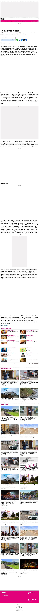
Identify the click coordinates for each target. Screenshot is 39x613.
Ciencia (18, 21)
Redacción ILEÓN (3, 385)
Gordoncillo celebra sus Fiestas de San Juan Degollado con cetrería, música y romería (29, 501)
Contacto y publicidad (19, 610)
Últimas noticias (4, 508)
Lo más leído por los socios (6, 368)
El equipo (19, 606)
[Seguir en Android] (28, 593)
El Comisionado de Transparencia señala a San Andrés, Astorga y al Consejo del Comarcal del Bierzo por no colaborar (29, 469)
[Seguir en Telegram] (32, 599)
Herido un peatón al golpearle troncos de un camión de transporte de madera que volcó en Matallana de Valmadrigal (28, 436)
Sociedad (14, 21)
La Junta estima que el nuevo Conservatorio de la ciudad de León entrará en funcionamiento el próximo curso (10, 399)
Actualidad (3, 21)
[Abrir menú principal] (37, 18)
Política (7, 21)
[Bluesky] (22, 40)
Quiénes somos (19, 604)
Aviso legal (19, 609)
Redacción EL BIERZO (4, 505)
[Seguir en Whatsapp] (29, 600)
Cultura (10, 21)
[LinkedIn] (26, 40)
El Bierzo (26, 21)
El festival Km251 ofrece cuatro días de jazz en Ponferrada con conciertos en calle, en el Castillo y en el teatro (29, 571)
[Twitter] (24, 40)
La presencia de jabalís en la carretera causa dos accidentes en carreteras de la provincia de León (28, 399)
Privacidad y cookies (19, 607)
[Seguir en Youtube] (35, 599)
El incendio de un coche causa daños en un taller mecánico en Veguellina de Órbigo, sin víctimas (10, 436)
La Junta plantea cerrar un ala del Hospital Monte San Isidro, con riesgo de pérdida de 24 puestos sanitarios (29, 486)
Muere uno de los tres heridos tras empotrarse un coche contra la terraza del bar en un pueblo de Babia (29, 382)
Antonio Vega (22, 471)
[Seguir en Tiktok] (28, 600)
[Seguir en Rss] (31, 600)
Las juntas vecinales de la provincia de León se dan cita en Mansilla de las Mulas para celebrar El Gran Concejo (10, 538)
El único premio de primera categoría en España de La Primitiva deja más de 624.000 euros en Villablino (28, 418)
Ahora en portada (4, 404)
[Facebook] (19, 40)
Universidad (22, 21)
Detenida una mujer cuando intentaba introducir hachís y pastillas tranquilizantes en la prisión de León (10, 452)
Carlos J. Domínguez (4, 421)
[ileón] (7, 592)
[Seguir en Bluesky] (28, 599)
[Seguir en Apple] (29, 593)
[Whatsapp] (17, 40)
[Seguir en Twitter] (29, 599)
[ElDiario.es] (34, 21)
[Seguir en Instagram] (33, 599)
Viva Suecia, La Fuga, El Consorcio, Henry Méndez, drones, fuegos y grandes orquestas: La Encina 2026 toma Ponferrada (9, 502)
